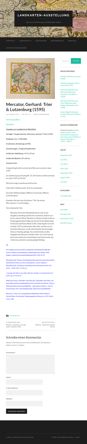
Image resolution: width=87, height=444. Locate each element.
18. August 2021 (12, 114)
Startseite (10, 41)
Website (9, 399)
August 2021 (65, 177)
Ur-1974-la (26, 114)
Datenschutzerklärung (16, 48)
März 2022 (64, 168)
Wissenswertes (57, 41)
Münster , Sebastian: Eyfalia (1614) (45, 325)
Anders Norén (67, 437)
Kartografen (41, 41)
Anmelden (64, 210)
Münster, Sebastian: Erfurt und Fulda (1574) (69, 84)
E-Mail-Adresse (12, 388)
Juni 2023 (64, 164)
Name (8, 377)
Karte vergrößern (13, 119)
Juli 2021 (63, 182)
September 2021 (66, 173)
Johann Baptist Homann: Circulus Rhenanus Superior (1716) (70, 114)
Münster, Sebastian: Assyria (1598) (70, 77)
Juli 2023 (63, 160)
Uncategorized (14, 315)
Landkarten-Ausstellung (43, 15)
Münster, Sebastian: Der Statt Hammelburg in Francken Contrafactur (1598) (69, 93)
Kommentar (11, 352)
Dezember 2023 (66, 155)
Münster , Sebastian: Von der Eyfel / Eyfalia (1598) (16, 325)
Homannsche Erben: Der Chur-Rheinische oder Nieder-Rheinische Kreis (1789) (69, 104)
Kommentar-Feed (66, 218)
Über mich (72, 41)
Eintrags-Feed (65, 214)
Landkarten (24, 41)
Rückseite (10, 124)
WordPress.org (65, 223)
